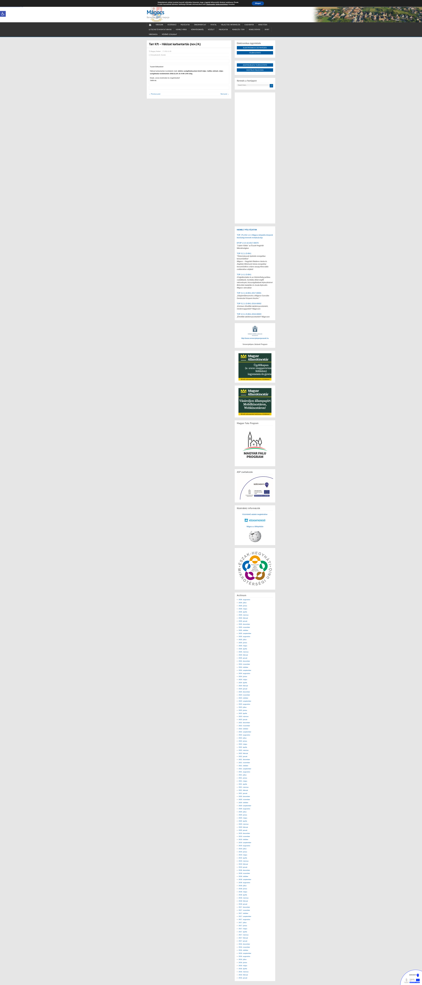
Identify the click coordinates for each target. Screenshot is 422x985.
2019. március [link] (243, 861)
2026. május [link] (243, 609)
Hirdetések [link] (262, 25)
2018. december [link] (244, 870)
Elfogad (258, 3)
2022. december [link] (244, 722)
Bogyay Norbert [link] (156, 51)
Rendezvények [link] (254, 29)
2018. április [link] (243, 895)
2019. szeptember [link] (245, 842)
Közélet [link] (211, 29)
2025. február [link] (243, 655)
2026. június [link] (243, 606)
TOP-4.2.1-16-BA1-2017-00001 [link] (249, 293)
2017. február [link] (243, 938)
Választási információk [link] (230, 25)
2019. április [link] (243, 858)
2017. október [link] (243, 913)
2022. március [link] (243, 750)
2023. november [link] (244, 695)
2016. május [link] (243, 965)
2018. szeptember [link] (245, 879)
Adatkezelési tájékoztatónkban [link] (217, 4)
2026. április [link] (243, 612)
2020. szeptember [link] (245, 805)
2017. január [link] (243, 941)
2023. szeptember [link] (245, 701)
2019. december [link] (244, 833)
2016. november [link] (244, 947)
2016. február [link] (243, 975)
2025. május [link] (243, 646)
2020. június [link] (243, 815)
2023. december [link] (244, 692)
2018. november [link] (244, 873)
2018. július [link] (242, 885)
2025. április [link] (243, 649)
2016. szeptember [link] (245, 953)
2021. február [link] (243, 790)
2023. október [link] (243, 698)
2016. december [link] (244, 944)
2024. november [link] (244, 664)
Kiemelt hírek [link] (181, 29)
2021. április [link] (243, 784)
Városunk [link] (159, 25)
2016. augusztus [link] (244, 956)
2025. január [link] (243, 658)
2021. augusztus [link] (244, 772)
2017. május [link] (243, 929)
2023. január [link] (243, 719)
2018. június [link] (243, 889)
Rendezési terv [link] (238, 29)
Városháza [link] (153, 34)
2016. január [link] (243, 978)
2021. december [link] (244, 759)
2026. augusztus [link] (244, 599)
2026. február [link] (243, 618)
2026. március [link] (243, 615)
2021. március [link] (243, 787)
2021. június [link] (243, 778)
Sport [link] (267, 29)
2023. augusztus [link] (244, 704)
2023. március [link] (243, 716)
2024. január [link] (243, 689)
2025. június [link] (243, 642)
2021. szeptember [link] (245, 769)
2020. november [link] (244, 799)
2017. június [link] (243, 925)
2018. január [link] (243, 904)
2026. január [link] (243, 621)
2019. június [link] (243, 852)
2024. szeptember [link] (245, 670)
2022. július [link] (242, 738)
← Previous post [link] (154, 94)
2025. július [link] (242, 639)
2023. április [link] (243, 713)
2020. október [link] (243, 802)
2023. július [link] (242, 707)
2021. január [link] (243, 793)
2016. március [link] (243, 972)
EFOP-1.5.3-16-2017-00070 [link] (248, 243)
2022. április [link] (243, 747)
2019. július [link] (242, 849)
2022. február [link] (243, 753)
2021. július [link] (242, 775)
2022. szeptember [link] (245, 732)
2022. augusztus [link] (244, 735)
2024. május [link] (243, 679)
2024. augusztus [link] (244, 673)
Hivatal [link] (214, 25)
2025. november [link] (244, 627)
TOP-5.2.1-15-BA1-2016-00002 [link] (249, 303)
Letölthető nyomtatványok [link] (160, 29)
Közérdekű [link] (172, 25)
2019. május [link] (243, 855)
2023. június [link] (243, 710)
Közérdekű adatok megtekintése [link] (254, 514)
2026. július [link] (242, 603)
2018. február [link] (243, 901)
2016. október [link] (243, 950)
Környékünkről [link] (197, 29)
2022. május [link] (243, 744)
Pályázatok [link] (185, 25)
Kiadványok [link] (249, 25)
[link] (3, 14)
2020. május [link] (243, 818)
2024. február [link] (243, 686)
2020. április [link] (243, 821)
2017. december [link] (244, 907)
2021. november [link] (244, 762)
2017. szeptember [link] (245, 916)
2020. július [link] (242, 812)
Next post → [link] (225, 94)
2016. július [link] (242, 959)
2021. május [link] (243, 781)
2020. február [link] (243, 827)
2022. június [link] (243, 741)
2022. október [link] (243, 729)
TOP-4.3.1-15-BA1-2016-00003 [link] (249, 314)
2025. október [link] (243, 630)
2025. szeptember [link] (245, 633)
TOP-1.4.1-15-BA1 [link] (244, 274)
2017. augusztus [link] (244, 919)
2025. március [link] (243, 652)
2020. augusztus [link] (244, 809)
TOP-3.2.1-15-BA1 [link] (244, 253)
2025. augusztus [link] (244, 636)
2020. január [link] (243, 830)
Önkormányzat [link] (200, 25)
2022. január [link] (243, 756)
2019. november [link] (244, 836)
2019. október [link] (243, 839)
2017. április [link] (243, 932)
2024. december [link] (244, 661)
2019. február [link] (243, 864)
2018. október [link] (243, 876)
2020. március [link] (243, 824)
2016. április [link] (243, 969)
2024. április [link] (243, 682)
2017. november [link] (244, 910)
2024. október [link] (243, 667)
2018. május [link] (243, 892)
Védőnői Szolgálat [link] (169, 34)
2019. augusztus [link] (244, 845)
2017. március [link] (243, 935)
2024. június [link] (243, 676)
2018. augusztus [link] (244, 882)
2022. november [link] (244, 726)
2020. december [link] (244, 796)
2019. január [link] (243, 867)
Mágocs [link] (155, 12)
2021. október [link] (243, 766)
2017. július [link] (242, 922)
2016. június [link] (243, 962)
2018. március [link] (243, 898)
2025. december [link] (244, 624)
